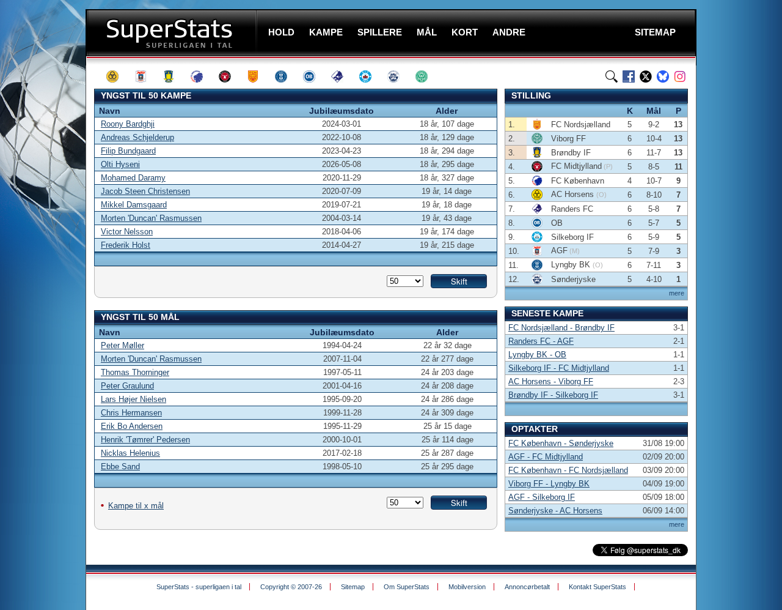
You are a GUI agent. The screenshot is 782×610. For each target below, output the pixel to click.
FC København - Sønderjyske (560, 443)
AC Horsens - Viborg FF (550, 381)
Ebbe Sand (120, 466)
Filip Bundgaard (128, 150)
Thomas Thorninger (135, 372)
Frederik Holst (125, 245)
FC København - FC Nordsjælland (568, 470)
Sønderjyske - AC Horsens (555, 510)
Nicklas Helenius (130, 453)
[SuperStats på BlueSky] (663, 76)
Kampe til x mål (136, 505)
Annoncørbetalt (527, 586)
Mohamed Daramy (133, 177)
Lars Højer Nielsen (133, 399)
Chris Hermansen (131, 412)
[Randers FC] (342, 76)
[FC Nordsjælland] (258, 76)
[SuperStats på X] (646, 76)
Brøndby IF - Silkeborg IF (553, 395)
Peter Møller (122, 345)
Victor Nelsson (127, 231)
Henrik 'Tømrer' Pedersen (145, 439)
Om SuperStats (406, 586)
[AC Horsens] (118, 76)
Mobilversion (467, 586)
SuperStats (172, 32)
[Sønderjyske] (399, 76)
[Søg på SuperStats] (611, 76)
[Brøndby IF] (174, 76)
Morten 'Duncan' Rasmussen (151, 218)
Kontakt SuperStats (597, 586)
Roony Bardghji (128, 123)
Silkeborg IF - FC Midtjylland (558, 368)
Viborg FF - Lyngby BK (549, 483)
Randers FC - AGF (541, 341)
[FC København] (202, 76)
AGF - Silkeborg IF (541, 497)
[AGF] (146, 76)
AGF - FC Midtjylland (545, 456)
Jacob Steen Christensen (145, 191)
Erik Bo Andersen (132, 426)
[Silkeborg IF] (370, 76)
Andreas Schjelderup (137, 137)
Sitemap (353, 586)
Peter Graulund (127, 385)
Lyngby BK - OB (537, 354)
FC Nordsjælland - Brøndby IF (561, 327)
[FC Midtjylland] (230, 76)
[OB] (314, 76)
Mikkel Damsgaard (134, 204)
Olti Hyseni (120, 164)
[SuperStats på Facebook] (629, 76)
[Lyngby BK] (286, 76)
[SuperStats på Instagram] (680, 76)
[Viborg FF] (427, 76)
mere (676, 293)
